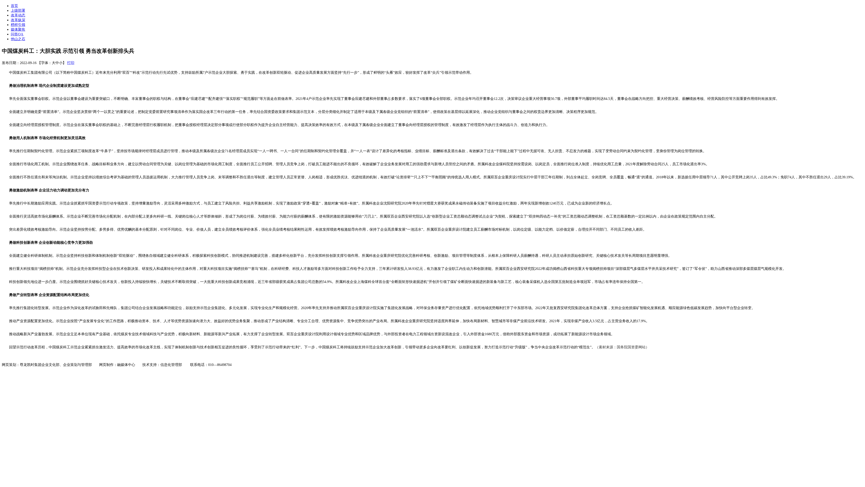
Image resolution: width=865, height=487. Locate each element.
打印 (70, 63)
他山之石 (18, 39)
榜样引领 (18, 25)
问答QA (17, 34)
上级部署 (18, 10)
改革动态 (18, 15)
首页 (14, 6)
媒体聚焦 (18, 29)
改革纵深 (18, 20)
